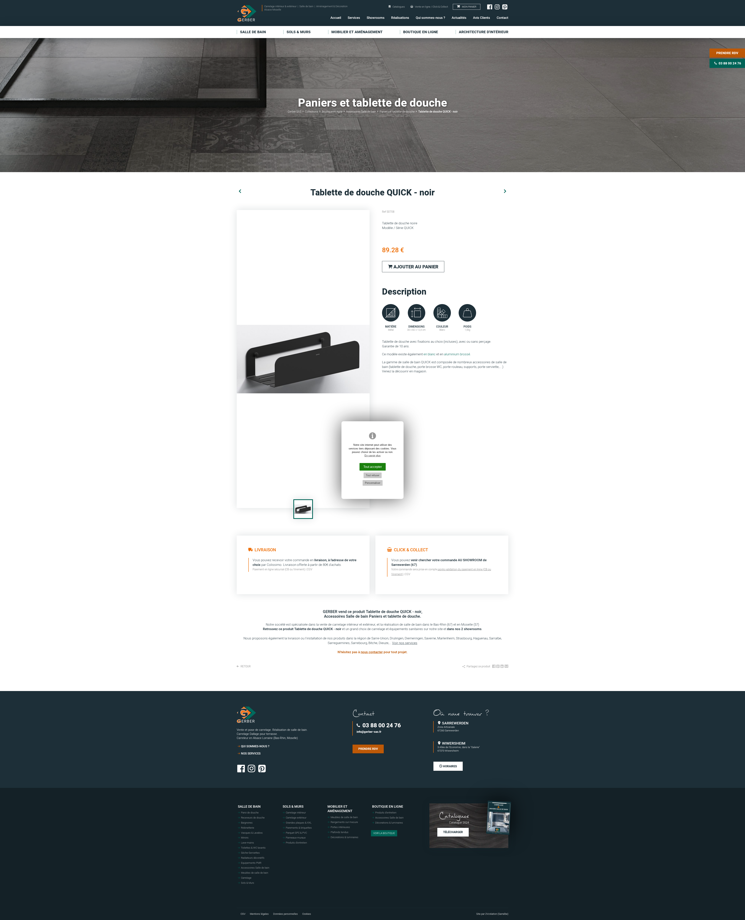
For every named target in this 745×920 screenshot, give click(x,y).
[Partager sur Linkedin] (502, 666)
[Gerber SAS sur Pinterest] (505, 7)
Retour (245, 667)
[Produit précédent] (240, 191)
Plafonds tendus (339, 832)
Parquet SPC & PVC (296, 833)
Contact (502, 17)
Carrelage (246, 878)
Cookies (306, 914)
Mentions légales (259, 914)
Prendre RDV (727, 53)
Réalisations (400, 17)
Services (354, 17)
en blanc (429, 354)
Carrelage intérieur (296, 812)
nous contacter (372, 652)
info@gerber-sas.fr (369, 732)
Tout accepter (372, 466)
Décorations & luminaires (344, 837)
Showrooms (376, 17)
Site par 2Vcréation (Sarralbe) (492, 914)
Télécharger (453, 832)
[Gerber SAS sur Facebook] (490, 7)
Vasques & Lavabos (252, 833)
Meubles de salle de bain (254, 873)
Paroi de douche (250, 812)
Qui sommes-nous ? (430, 17)
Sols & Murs (247, 883)
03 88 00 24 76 (381, 725)
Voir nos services (404, 643)
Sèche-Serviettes (250, 853)
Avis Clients (481, 17)
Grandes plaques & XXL (299, 823)
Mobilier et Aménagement (339, 808)
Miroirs (245, 837)
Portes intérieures (340, 827)
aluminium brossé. (457, 354)
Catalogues (398, 7)
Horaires (449, 766)
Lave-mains (247, 843)
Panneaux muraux (296, 837)
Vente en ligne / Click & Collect (431, 7)
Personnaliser (372, 482)
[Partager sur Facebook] (494, 666)
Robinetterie (247, 828)
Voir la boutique (384, 833)
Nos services (251, 753)
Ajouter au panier (415, 267)
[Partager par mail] (506, 666)
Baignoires (247, 823)
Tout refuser (372, 475)
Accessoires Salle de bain (255, 868)
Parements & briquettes (299, 828)
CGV (309, 569)
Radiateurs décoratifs (252, 858)
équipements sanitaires (406, 629)
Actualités (459, 17)
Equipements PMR (251, 863)
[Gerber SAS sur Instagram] (497, 7)
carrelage (378, 629)
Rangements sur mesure (344, 822)
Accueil (335, 17)
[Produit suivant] (505, 191)
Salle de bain (249, 806)
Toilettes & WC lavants (253, 848)
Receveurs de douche (253, 817)
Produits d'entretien (296, 843)
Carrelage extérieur (296, 817)
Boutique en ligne (387, 806)
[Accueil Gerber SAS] (247, 13)
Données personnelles (285, 914)
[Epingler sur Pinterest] (498, 666)
